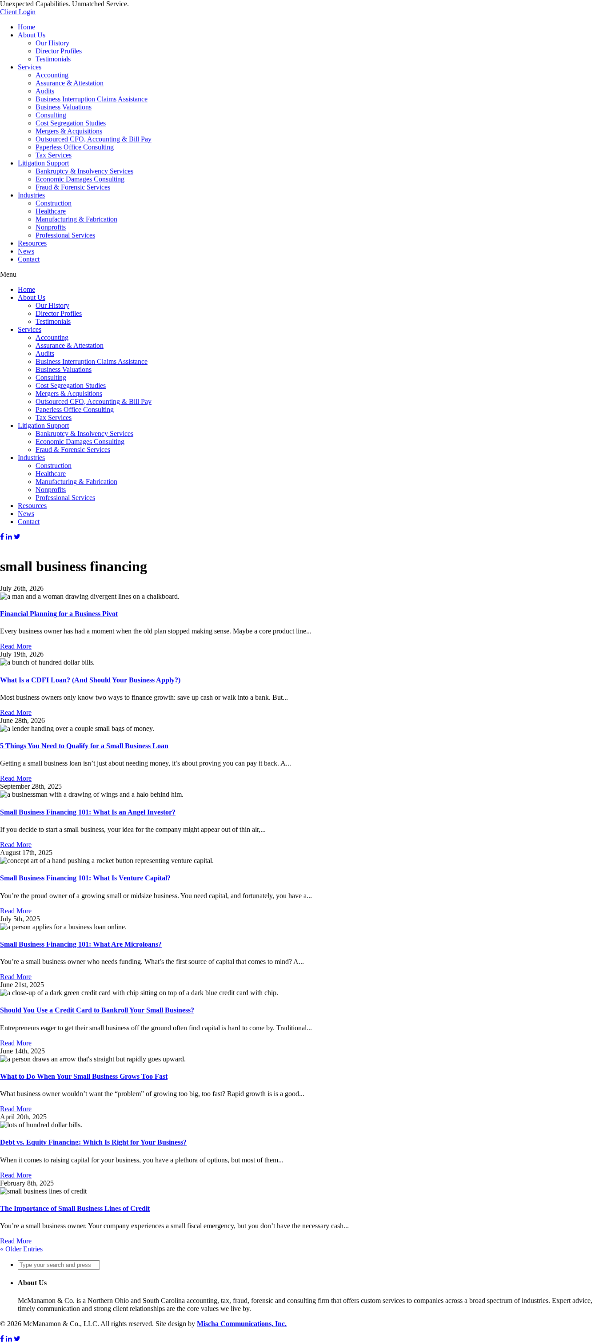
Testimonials (53, 59)
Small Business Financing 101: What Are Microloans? (81, 944)
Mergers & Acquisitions (69, 131)
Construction (54, 203)
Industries (31, 195)
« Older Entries (21, 1249)
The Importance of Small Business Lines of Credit (75, 1208)
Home (26, 27)
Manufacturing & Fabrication (76, 219)
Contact (29, 259)
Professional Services (65, 235)
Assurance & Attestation (70, 83)
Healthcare (51, 211)
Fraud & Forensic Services (73, 187)
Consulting (51, 115)
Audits (45, 91)
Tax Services (54, 155)
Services (29, 67)
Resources (32, 243)
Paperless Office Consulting (75, 147)
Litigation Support (43, 163)
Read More (16, 646)
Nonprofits (51, 227)
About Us (31, 35)
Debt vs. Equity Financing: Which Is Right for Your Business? (93, 1142)
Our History (52, 43)
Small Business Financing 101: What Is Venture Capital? (85, 878)
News (26, 251)
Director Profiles (59, 51)
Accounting (52, 75)
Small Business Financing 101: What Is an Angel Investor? (88, 812)
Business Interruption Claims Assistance (92, 99)
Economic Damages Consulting (80, 179)
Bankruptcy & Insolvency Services (84, 171)
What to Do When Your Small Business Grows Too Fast (84, 1076)
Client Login (18, 12)
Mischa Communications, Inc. (242, 1323)
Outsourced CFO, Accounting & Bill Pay (94, 139)
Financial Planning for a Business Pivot (59, 613)
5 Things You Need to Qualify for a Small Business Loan (84, 746)
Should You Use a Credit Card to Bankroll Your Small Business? (97, 1010)
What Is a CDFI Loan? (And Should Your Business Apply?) (90, 680)
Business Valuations (64, 107)
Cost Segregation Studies (71, 123)
